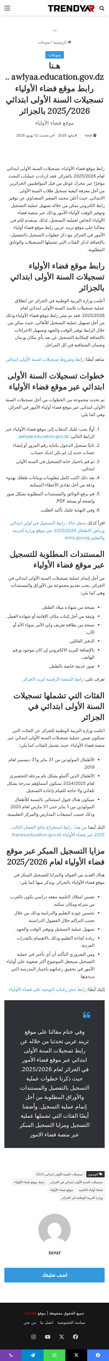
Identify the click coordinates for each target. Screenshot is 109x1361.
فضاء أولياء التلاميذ (91, 1190)
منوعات (44, 42)
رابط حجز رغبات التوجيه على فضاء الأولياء (47, 989)
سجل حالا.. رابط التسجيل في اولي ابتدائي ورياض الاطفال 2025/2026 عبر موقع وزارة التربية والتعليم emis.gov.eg (57, 530)
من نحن (30, 1322)
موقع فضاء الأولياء (61, 1190)
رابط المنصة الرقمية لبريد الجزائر (53, 679)
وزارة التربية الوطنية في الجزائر (82, 1198)
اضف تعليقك (54, 1275)
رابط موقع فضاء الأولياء (29, 1182)
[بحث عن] (102, 9)
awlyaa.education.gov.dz (44, 436)
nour (88, 135)
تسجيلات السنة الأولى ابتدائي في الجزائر (76, 1182)
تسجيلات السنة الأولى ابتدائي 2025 (59, 1174)
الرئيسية (60, 42)
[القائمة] (7, 9)
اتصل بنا (46, 1322)
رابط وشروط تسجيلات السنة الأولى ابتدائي (45, 359)
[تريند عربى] (71, 8)
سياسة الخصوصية (71, 1322)
